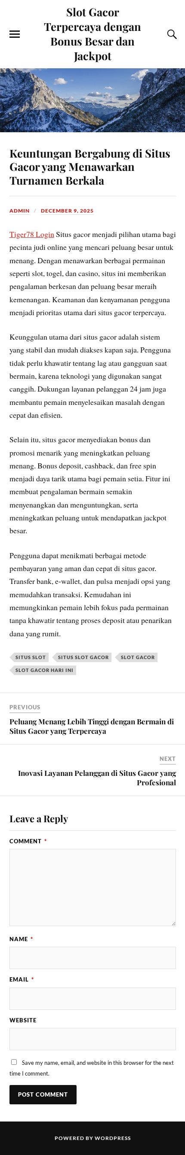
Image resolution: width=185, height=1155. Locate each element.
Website (23, 1020)
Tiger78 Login (31, 234)
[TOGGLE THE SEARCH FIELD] (171, 34)
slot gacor (138, 657)
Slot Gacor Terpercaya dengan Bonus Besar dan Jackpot (92, 33)
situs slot (30, 657)
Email (21, 979)
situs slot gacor (83, 657)
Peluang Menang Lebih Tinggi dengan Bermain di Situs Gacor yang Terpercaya (91, 726)
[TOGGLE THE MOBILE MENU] (14, 34)
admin (19, 210)
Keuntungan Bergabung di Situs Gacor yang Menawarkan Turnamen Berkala (89, 167)
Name (21, 939)
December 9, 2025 (67, 210)
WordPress (113, 1138)
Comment (28, 841)
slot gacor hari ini (44, 670)
